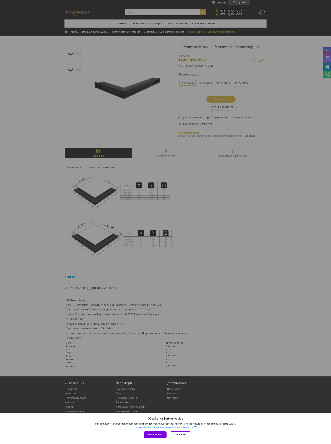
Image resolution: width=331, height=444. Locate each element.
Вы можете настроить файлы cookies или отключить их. (164, 427)
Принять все (155, 434)
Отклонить (180, 434)
